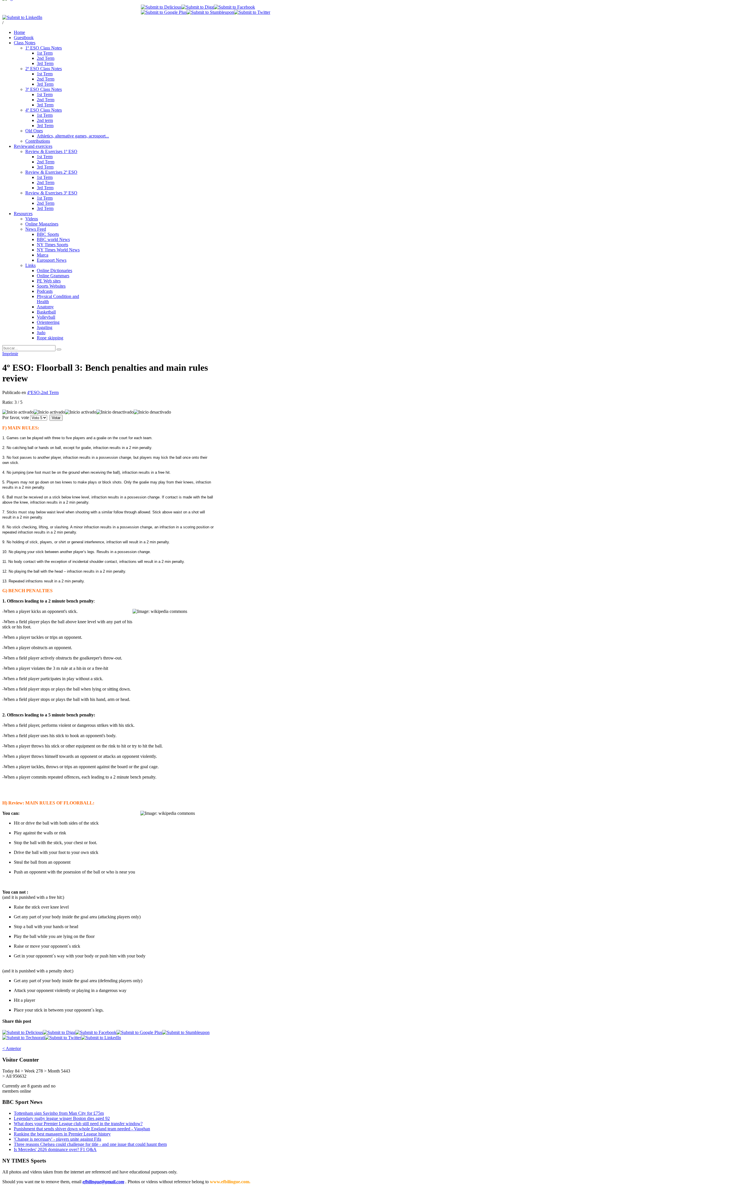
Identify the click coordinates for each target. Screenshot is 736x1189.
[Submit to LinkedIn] (22, 17)
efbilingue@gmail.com (103, 1181)
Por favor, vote (15, 417)
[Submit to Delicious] (161, 7)
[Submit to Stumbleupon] (210, 12)
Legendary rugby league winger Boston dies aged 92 (62, 1118)
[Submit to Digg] (197, 7)
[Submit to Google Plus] (164, 12)
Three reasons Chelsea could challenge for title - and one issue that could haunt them (90, 1144)
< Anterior (11, 1048)
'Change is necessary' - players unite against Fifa (57, 1139)
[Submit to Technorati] (23, 1037)
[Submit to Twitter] (252, 12)
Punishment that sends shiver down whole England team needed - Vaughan (82, 1128)
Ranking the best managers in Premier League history (62, 1133)
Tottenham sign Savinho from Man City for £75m (59, 1113)
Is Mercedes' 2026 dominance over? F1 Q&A (55, 1149)
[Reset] (59, 349)
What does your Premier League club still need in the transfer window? (78, 1123)
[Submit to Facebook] (234, 7)
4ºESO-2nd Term (43, 392)
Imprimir (10, 353)
